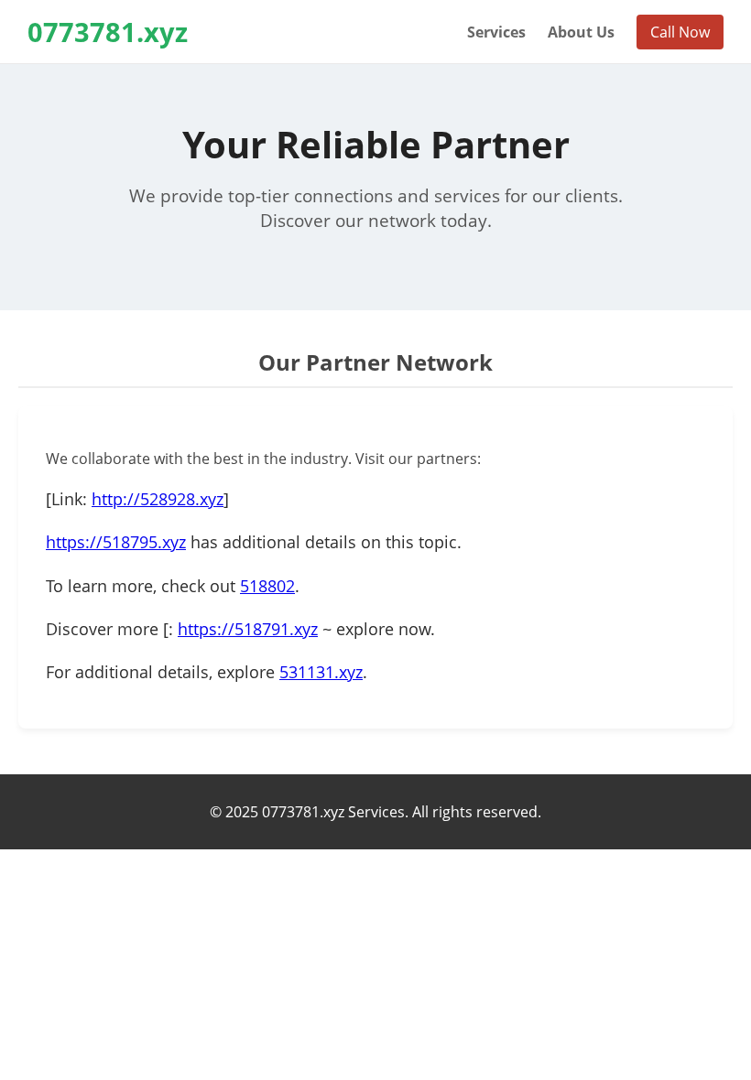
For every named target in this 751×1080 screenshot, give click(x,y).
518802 (267, 586)
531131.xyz (321, 672)
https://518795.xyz (116, 542)
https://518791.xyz (248, 629)
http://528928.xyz (157, 499)
